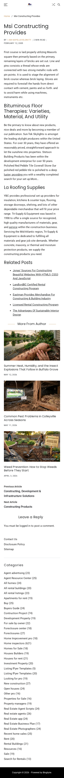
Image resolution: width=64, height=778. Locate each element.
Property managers (15, 703)
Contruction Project (15, 613)
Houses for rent (13, 658)
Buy (6, 603)
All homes (10, 583)
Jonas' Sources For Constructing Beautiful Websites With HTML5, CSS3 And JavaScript (35, 274)
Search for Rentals (15, 759)
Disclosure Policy (14, 544)
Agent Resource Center (17, 578)
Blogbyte (47, 772)
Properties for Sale (15, 698)
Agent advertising (14, 573)
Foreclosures (12, 633)
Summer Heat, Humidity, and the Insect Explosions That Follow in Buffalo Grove (31, 367)
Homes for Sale (13, 648)
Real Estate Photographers (20, 728)
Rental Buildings (13, 743)
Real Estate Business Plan (19, 723)
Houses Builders (13, 653)
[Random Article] (53, 4)
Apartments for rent (15, 598)
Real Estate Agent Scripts (19, 708)
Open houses (11, 688)
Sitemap (9, 549)
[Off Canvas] (5, 5)
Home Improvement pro (18, 638)
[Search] (59, 4)
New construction (14, 683)
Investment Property (16, 663)
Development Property (17, 618)
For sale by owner (14, 623)
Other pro (9, 693)
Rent (6, 738)
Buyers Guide (11, 608)
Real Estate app (13, 718)
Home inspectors (14, 643)
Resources (10, 749)
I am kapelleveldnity (19, 40)
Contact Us (10, 539)
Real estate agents (15, 713)
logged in (25, 525)
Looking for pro (13, 678)
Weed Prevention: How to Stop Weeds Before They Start (30, 469)
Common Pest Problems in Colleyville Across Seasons (30, 418)
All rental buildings (15, 588)
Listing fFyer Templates (18, 668)
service (13, 227)
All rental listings (14, 593)
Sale (6, 753)
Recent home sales (15, 733)
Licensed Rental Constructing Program (35, 304)
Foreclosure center (15, 628)
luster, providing (13, 174)
